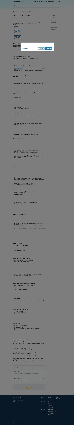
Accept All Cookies (49, 48)
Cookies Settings (25, 48)
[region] (37, 47)
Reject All (41, 48)
